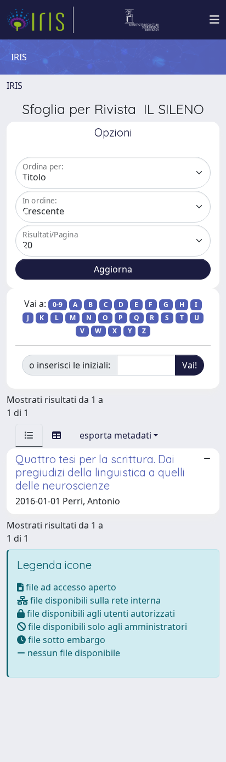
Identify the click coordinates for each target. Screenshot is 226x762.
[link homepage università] (142, 20)
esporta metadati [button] (115, 435)
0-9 (58, 304)
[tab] (29, 435)
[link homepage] (40, 20)
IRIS (14, 85)
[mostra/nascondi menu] (214, 19)
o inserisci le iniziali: (69, 365)
